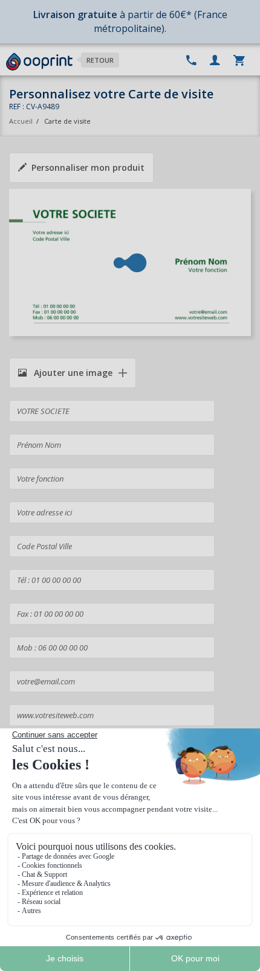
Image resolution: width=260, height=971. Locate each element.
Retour (100, 60)
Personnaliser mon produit (88, 167)
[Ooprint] (39, 62)
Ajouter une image (71, 372)
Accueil (21, 121)
